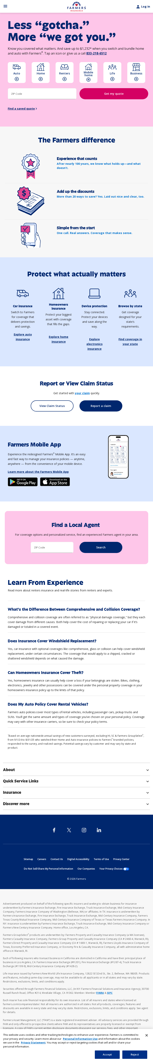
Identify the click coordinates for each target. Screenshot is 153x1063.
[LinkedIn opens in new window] (99, 830)
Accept (107, 1054)
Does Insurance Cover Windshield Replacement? (52, 641)
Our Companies (86, 868)
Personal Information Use (80, 1039)
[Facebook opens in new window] (54, 830)
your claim (82, 393)
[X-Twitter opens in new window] (69, 830)
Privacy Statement (33, 1042)
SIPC (110, 993)
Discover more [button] (76, 804)
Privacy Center (121, 859)
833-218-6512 (96, 53)
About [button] (76, 770)
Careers (41, 859)
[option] (17, 72)
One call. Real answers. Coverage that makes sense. (94, 233)
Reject (135, 1054)
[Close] (146, 1035)
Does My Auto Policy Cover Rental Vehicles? (48, 704)
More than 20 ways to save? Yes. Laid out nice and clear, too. (100, 196)
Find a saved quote (21, 108)
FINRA (100, 993)
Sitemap (28, 859)
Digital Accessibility (78, 859)
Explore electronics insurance (94, 344)
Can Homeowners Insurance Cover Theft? (45, 672)
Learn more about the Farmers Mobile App (38, 472)
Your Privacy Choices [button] (114, 868)
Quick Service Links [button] (76, 781)
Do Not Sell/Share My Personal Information (48, 868)
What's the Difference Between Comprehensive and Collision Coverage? (74, 609)
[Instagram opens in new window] (84, 830)
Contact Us (57, 859)
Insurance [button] (76, 792)
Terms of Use (101, 859)
